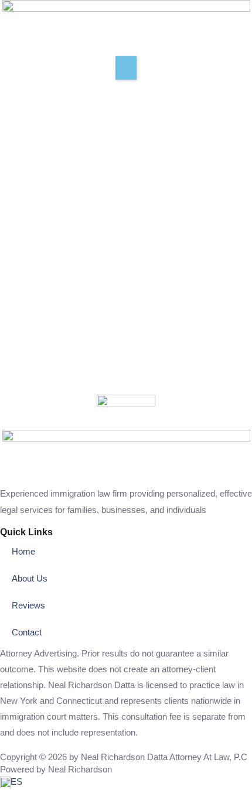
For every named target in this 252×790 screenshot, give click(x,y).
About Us (29, 578)
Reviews (28, 605)
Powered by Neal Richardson (56, 769)
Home (23, 551)
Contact (27, 632)
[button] (126, 68)
